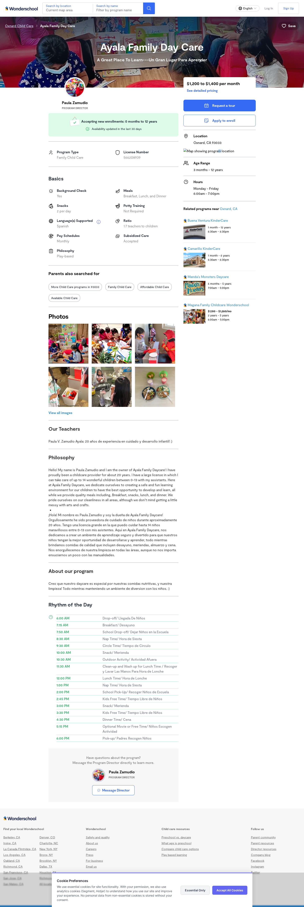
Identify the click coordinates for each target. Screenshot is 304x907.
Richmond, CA (13, 866)
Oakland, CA (11, 860)
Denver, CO (47, 837)
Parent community (263, 837)
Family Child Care (119, 287)
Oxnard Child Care (19, 26)
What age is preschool (176, 843)
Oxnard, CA (228, 209)
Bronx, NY (46, 855)
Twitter (255, 872)
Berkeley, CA (11, 837)
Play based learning (174, 855)
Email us (91, 866)
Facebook (257, 860)
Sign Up (288, 8)
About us (92, 843)
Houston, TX (47, 872)
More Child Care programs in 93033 (75, 287)
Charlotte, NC (48, 843)
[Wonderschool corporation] (152, 818)
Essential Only (195, 890)
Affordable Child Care (154, 287)
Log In (269, 8)
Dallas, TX (45, 866)
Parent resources (262, 843)
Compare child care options (180, 849)
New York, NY (48, 849)
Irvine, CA (9, 843)
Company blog (261, 855)
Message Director (116, 790)
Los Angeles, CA (14, 855)
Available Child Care (64, 298)
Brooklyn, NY (48, 860)
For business (94, 860)
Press (89, 855)
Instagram (257, 866)
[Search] (149, 8)
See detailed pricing (202, 90)
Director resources (263, 849)
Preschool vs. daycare (176, 837)
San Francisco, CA (15, 872)
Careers (91, 849)
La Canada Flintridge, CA (19, 849)
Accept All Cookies (229, 890)
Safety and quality (97, 837)
